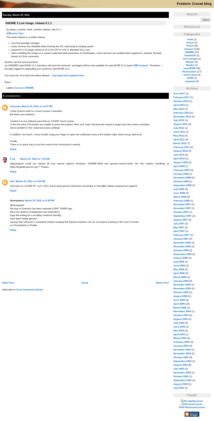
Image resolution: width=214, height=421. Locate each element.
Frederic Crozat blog (194, 4)
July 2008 (178, 189)
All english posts (193, 401)
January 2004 (181, 345)
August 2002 (180, 384)
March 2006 (179, 277)
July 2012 (178, 120)
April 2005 (179, 303)
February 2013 (181, 112)
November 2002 (182, 372)
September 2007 (182, 216)
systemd (190, 81)
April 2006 (179, 273)
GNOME (29, 87)
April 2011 (179, 139)
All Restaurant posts (193, 407)
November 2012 (182, 116)
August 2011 (180, 124)
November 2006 (182, 246)
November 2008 (182, 177)
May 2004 (178, 330)
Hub (12, 181)
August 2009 (180, 162)
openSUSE (189, 68)
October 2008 (181, 181)
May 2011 (178, 135)
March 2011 (179, 143)
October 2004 (181, 315)
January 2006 (181, 281)
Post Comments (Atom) (30, 289)
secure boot (190, 74)
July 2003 (178, 368)
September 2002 (182, 380)
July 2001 (178, 388)
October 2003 (181, 357)
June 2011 (179, 131)
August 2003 (180, 364)
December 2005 (182, 284)
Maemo (190, 62)
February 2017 (181, 97)
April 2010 (179, 158)
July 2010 (178, 154)
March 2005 (179, 307)
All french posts (193, 404)
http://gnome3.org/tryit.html (68, 75)
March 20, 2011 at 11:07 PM (37, 106)
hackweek (190, 55)
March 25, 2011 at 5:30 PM (39, 200)
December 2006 (182, 242)
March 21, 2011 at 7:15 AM (35, 158)
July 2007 (178, 223)
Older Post (8, 282)
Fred (12, 158)
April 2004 (179, 334)
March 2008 (179, 196)
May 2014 (178, 109)
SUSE (190, 78)
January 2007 (181, 238)
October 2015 (181, 101)
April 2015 (179, 105)
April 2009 (179, 166)
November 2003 (182, 353)
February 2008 (181, 200)
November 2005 (182, 288)
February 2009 (181, 170)
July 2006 (178, 261)
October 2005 (181, 292)
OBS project (140, 65)
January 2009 (181, 174)
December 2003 (182, 349)
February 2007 (181, 235)
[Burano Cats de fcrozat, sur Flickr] (15, 33)
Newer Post (162, 282)
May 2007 (178, 227)
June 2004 (179, 326)
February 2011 (181, 147)
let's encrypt (190, 58)
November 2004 (182, 311)
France (190, 45)
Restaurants (189, 71)
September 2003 (182, 361)
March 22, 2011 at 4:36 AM (30, 181)
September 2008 (182, 185)
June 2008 (179, 193)
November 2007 (182, 208)
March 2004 (179, 338)
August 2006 (180, 257)
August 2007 (180, 219)
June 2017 (179, 93)
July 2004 (178, 323)
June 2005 (179, 300)
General (19, 87)
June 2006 (179, 265)
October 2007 (181, 212)
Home (85, 282)
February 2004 (181, 342)
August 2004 (180, 319)
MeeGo (190, 65)
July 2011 (178, 128)
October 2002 (181, 376)
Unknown (15, 106)
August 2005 (180, 296)
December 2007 (182, 204)
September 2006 (182, 254)
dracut (190, 42)
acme (190, 39)
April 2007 (179, 231)
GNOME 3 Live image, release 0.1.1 (28, 23)
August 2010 (180, 150)
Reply (13, 149)
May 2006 (178, 269)
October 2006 (181, 250)
